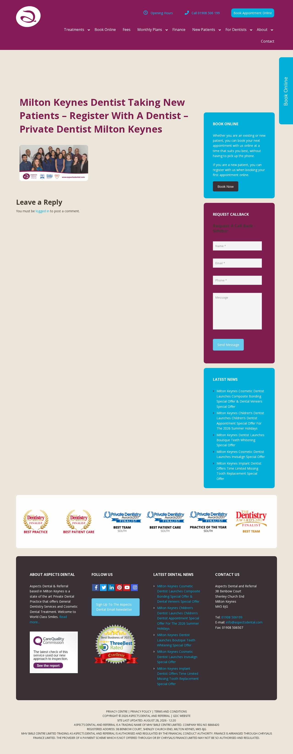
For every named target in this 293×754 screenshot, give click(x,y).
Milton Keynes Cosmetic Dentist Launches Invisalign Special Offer (177, 656)
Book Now (225, 186)
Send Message (228, 345)
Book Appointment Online (252, 13)
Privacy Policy (140, 711)
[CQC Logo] (48, 645)
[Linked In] (111, 587)
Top (282, 743)
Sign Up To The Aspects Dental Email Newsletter (114, 607)
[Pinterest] (118, 587)
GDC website (181, 716)
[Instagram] (134, 587)
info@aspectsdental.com (244, 622)
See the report (48, 665)
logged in (42, 211)
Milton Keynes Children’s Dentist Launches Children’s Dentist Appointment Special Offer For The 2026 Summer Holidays (178, 618)
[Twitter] (103, 587)
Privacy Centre (117, 711)
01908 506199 (231, 617)
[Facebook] (95, 587)
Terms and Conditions (170, 711)
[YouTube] (126, 587)
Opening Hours (162, 13)
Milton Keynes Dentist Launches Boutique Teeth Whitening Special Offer (240, 440)
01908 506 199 (206, 13)
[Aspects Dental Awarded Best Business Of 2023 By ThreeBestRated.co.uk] (116, 644)
